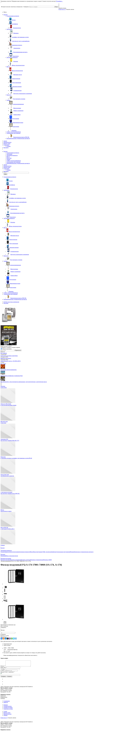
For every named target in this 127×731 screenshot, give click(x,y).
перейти (75, 374)
